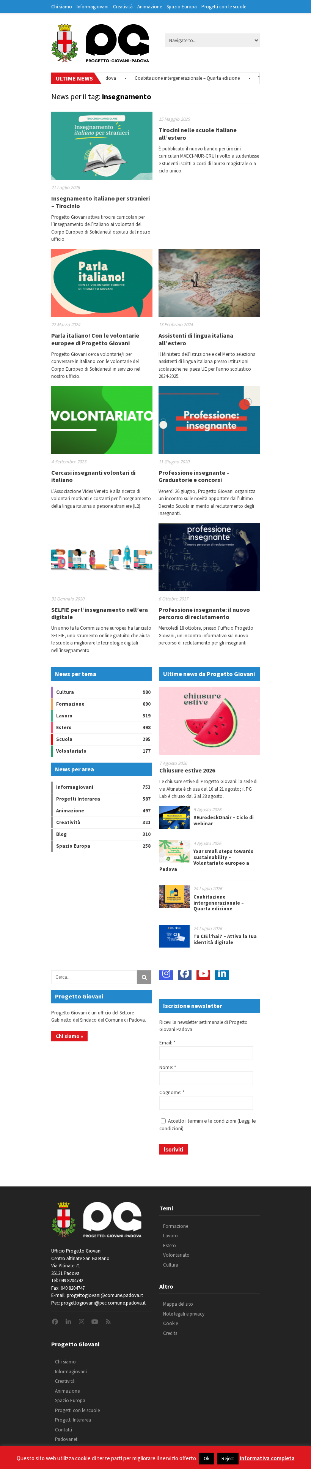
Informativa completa (267, 1458)
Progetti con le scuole (223, 6)
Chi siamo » (69, 1036)
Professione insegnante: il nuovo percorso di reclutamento (204, 613)
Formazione (70, 704)
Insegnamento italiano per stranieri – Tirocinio (100, 201)
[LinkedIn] (222, 973)
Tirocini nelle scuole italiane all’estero (198, 133)
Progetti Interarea (78, 799)
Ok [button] (206, 1458)
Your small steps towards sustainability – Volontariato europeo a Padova (206, 860)
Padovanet (66, 1439)
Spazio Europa (181, 6)
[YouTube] (203, 973)
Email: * (167, 1042)
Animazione (149, 6)
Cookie (170, 1323)
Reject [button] (227, 1458)
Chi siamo (61, 6)
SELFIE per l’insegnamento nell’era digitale (99, 613)
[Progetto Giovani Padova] (100, 59)
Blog (61, 834)
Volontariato (71, 751)
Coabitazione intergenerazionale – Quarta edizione (169, 78)
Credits (170, 1333)
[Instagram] (166, 973)
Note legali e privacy (183, 1314)
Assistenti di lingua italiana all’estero (196, 339)
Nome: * (167, 1067)
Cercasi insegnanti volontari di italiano (93, 476)
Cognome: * (171, 1092)
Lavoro (64, 715)
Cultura (65, 692)
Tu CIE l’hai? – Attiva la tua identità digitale (225, 939)
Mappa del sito (178, 1304)
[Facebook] (185, 973)
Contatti (63, 1429)
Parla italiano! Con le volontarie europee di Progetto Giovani (95, 339)
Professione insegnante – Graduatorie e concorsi (194, 476)
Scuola (64, 739)
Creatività (123, 6)
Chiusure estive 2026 (187, 770)
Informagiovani (92, 6)
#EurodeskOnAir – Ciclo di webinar (223, 820)
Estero (64, 727)
